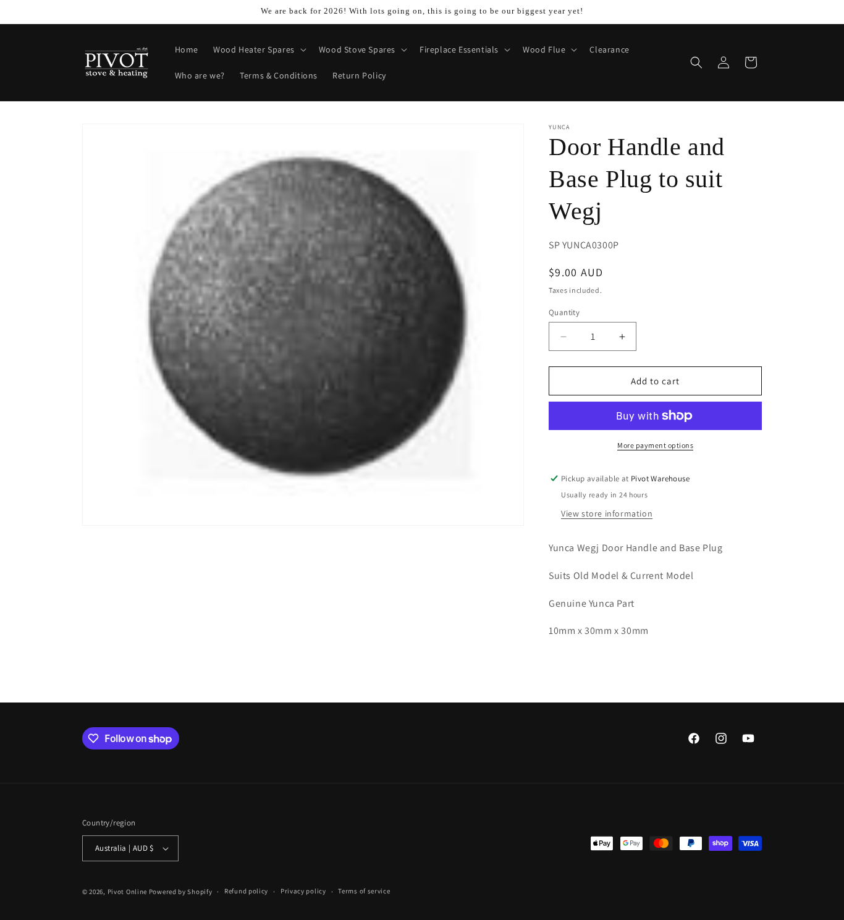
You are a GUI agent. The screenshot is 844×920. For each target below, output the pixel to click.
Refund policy (246, 891)
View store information (606, 513)
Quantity (564, 312)
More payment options (655, 445)
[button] (258, 49)
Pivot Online (127, 891)
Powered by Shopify (181, 891)
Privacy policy (303, 891)
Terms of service (364, 891)
